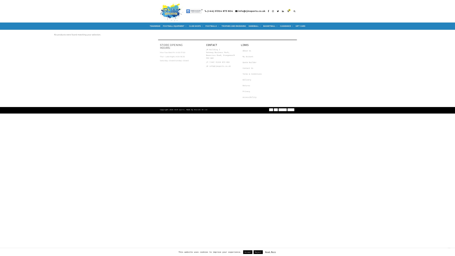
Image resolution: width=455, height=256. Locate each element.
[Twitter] (278, 11)
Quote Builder (250, 62)
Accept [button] (248, 252)
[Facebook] (268, 11)
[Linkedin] (283, 11)
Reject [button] (258, 252)
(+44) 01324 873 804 (220, 11)
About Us (247, 51)
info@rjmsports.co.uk (251, 11)
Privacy (246, 91)
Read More (270, 252)
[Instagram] (273, 11)
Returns (246, 86)
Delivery (247, 80)
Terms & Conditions (252, 74)
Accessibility (250, 97)
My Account (248, 56)
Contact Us (248, 68)
